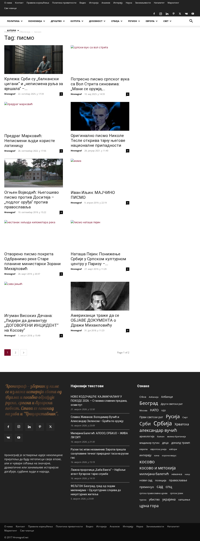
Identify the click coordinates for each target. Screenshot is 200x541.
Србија (163, 423)
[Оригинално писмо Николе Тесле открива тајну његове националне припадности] (100, 116)
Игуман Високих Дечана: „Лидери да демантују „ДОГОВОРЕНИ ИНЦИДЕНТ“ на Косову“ (31, 323)
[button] (191, 21)
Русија (173, 416)
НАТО (154, 410)
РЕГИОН (132, 21)
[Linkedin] (167, 13)
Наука (129, 2)
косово (147, 462)
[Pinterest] (173, 13)
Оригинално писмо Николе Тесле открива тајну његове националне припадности (98, 140)
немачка (176, 474)
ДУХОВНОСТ (95, 21)
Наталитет (159, 2)
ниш (187, 474)
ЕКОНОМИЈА (35, 21)
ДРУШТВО (56, 21)
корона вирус (169, 455)
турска (142, 499)
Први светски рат (151, 417)
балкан (160, 436)
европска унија (158, 449)
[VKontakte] (186, 13)
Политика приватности (64, 2)
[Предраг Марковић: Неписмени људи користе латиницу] (33, 116)
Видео (82, 2)
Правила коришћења (38, 2)
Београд (148, 403)
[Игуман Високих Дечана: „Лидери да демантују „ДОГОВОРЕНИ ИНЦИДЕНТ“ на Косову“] (33, 296)
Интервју (118, 2)
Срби (145, 424)
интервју (145, 455)
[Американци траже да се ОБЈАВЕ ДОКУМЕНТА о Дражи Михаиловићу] (100, 296)
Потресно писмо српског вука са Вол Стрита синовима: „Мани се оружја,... (100, 84)
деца (165, 443)
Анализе (106, 2)
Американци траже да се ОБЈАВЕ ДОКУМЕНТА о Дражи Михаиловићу (95, 320)
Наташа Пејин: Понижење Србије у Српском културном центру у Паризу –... (98, 259)
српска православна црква (153, 493)
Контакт (19, 2)
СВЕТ (165, 21)
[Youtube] (193, 13)
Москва (143, 410)
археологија (146, 436)
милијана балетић (154, 474)
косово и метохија (157, 468)
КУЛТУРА (75, 21)
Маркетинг (173, 2)
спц (169, 486)
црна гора (149, 506)
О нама (8, 2)
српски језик (176, 493)
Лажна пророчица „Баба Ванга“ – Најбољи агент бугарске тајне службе (98, 471)
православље (178, 480)
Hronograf (9, 93)
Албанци (167, 397)
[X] (180, 13)
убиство (154, 499)
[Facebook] (154, 13)
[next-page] (23, 352)
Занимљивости (143, 2)
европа (143, 449)
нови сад (145, 480)
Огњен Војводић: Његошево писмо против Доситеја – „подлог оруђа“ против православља (31, 199)
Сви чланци (10, 8)
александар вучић (158, 430)
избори (173, 449)
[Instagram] (160, 13)
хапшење (184, 499)
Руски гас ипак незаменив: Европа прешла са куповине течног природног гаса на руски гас (100, 453)
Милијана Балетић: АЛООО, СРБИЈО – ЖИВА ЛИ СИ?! (99, 435)
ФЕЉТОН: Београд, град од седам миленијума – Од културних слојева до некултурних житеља (96, 490)
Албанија (153, 396)
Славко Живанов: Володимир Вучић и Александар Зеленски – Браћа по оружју (97, 419)
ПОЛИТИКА (13, 21)
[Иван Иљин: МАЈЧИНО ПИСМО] (100, 173)
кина (156, 455)
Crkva (142, 397)
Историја (93, 2)
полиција (160, 480)
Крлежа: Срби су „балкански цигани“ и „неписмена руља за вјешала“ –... (33, 84)
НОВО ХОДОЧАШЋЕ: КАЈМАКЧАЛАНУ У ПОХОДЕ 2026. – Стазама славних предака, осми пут (99, 400)
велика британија (176, 436)
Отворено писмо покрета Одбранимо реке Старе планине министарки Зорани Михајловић (32, 261)
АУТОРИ (11, 30)
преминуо (146, 487)
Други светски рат (172, 404)
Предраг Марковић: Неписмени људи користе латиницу (29, 140)
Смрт (185, 417)
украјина (169, 499)
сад (160, 486)
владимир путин (149, 443)
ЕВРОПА (150, 21)
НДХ (163, 410)
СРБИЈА (115, 21)
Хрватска (182, 424)
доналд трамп (180, 443)
